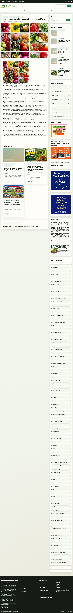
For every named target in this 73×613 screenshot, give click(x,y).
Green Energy (55, 400)
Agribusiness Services (43, 580)
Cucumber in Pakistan (57, 359)
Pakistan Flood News (57, 472)
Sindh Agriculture (56, 510)
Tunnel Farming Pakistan (58, 538)
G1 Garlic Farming (56, 383)
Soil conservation (56, 517)
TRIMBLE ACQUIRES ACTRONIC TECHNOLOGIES (60, 528)
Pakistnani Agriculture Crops (58, 476)
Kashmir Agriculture (57, 428)
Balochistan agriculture (57, 339)
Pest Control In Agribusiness (58, 482)
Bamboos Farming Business (58, 342)
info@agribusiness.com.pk (60, 585)
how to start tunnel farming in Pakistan (60, 411)
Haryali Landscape (24, 591)
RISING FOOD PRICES (57, 500)
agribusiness (11, 16)
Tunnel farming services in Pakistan (60, 542)
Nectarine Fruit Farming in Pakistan (60, 462)
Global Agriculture (56, 390)
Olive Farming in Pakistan (58, 465)
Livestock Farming (56, 445)
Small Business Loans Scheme (59, 513)
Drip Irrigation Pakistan (57, 366)
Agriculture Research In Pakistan (59, 322)
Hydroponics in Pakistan (57, 421)
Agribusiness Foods (19, 16)
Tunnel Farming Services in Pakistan (45, 597)
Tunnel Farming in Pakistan (58, 535)
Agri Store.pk (23, 588)
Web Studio (70, 611)
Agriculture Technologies (58, 325)
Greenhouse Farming (57, 404)
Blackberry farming (56, 353)
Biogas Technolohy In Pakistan (59, 346)
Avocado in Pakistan (57, 332)
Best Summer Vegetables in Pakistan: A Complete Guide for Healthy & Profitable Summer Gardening (35, 168)
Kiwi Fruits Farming (56, 431)
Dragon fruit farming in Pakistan (59, 363)
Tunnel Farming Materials (43, 590)
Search (69, 6)
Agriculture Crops (56, 308)
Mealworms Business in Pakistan (59, 452)
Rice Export (55, 489)
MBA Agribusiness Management (59, 448)
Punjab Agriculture (56, 486)
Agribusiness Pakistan (45, 10)
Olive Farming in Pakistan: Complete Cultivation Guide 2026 (64, 42)
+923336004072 (58, 582)
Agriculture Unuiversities (58, 329)
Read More (7, 181)
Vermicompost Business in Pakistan (64, 32)
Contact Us (62, 10)
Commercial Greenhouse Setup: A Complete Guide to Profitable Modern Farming (64, 61)
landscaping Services (57, 438)
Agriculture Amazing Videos (58, 305)
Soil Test (55, 523)
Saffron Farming (56, 506)
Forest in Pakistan (56, 380)
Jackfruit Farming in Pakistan (58, 424)
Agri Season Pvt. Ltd (25, 581)
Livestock (55, 441)
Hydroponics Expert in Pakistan (59, 418)
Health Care (55, 407)
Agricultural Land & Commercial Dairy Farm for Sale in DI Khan (13, 169)
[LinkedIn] (69, 1)
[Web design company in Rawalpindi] (61, 130)
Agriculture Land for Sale (58, 315)
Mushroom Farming (57, 459)
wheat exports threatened (58, 559)
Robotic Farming (56, 503)
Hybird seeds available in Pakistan (59, 414)
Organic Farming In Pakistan (58, 469)
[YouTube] (71, 1)
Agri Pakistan (23, 585)
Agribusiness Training (57, 295)
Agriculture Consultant (34, 10)
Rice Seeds (55, 496)
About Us (7, 10)
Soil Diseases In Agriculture (58, 520)
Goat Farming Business (57, 394)
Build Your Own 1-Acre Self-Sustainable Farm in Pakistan (12, 203)
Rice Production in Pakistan (58, 493)
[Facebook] (66, 1)
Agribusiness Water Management (59, 298)
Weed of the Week (56, 555)
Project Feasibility (42, 587)
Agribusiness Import (57, 288)
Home (3, 10)
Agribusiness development (58, 277)
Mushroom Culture (56, 455)
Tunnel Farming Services (23, 10)
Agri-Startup (61, 57)
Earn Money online (56, 370)
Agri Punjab (5, 16)
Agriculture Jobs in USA (57, 312)
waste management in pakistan (59, 552)
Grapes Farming (56, 397)
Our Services (13, 10)
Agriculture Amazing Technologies (59, 301)
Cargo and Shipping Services (58, 356)
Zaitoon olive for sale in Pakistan (59, 562)
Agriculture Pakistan (54, 10)
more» (57, 225)
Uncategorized (61, 30)
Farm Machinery (56, 377)
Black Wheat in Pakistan (57, 349)
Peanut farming (56, 479)
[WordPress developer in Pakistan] (61, 153)
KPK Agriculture (56, 435)
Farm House (55, 373)
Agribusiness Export (57, 281)
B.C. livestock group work (58, 336)
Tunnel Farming (56, 531)
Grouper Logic (23, 594)
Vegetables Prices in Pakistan (58, 549)
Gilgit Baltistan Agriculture (58, 387)
